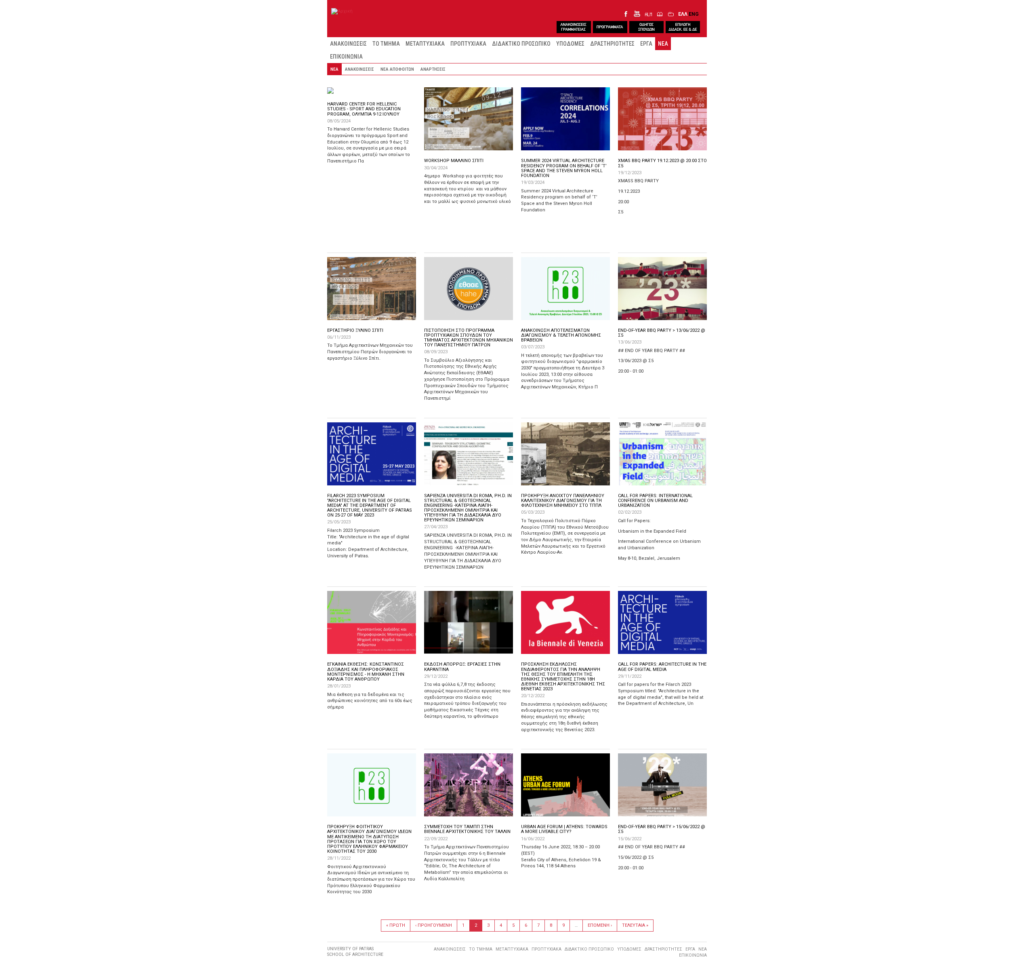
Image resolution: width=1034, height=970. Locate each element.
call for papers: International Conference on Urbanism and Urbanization (655, 500)
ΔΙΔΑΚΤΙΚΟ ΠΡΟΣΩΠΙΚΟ (521, 43)
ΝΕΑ (663, 43)
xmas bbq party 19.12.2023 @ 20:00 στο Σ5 (662, 163)
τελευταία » (635, 925)
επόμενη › (600, 925)
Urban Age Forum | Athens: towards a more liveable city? (564, 829)
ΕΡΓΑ (646, 43)
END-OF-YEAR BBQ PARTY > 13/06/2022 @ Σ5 (661, 333)
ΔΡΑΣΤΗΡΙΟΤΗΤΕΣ (612, 43)
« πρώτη (395, 925)
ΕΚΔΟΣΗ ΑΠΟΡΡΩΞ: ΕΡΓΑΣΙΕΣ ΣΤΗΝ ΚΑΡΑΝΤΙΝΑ (462, 667)
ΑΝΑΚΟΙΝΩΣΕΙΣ (348, 43)
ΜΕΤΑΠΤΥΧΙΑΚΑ (425, 43)
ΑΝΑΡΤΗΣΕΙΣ (433, 69)
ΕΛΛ (682, 14)
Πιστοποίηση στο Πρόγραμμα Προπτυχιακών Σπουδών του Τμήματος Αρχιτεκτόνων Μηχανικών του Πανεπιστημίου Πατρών (468, 338)
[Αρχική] (342, 11)
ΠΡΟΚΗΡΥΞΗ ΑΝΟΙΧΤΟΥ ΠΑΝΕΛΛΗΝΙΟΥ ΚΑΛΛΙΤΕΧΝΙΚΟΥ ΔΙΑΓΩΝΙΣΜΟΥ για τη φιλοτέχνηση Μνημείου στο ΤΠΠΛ (562, 500)
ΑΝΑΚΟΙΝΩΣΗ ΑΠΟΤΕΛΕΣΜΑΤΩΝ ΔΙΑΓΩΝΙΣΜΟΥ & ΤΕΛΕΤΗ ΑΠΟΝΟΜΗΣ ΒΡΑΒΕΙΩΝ (561, 335)
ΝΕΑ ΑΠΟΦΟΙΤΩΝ (397, 69)
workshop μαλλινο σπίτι (453, 160)
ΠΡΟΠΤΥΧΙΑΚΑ (468, 43)
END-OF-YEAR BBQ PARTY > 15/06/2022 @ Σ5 (661, 829)
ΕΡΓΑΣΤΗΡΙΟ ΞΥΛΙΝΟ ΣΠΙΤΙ (355, 330)
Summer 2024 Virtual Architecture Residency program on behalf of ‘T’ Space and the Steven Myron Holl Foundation (564, 168)
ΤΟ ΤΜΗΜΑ (386, 43)
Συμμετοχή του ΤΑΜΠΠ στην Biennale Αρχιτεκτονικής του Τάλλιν (467, 829)
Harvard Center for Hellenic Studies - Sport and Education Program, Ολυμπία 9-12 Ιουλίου (364, 108)
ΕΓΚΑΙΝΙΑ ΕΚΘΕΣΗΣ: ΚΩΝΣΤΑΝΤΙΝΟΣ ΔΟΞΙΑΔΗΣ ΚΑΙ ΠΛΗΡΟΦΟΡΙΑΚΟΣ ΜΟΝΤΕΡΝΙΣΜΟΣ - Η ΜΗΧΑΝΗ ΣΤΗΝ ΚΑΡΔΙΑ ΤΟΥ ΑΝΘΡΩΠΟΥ (365, 671)
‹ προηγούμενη (433, 925)
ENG (694, 14)
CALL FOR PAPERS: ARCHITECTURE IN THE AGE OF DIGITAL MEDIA (662, 667)
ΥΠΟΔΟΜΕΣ (570, 43)
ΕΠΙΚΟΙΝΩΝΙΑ (346, 56)
